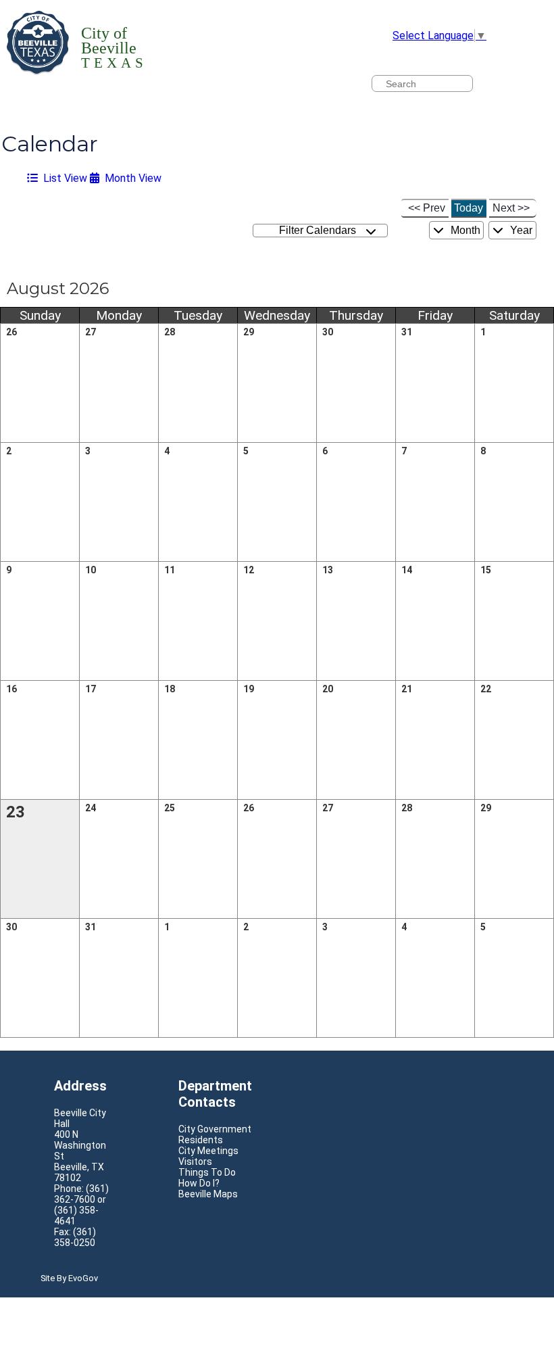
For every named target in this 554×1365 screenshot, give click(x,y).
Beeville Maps (208, 1194)
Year (519, 230)
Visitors (195, 1161)
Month (464, 230)
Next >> (511, 208)
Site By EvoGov (69, 1278)
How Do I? (199, 1183)
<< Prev (426, 208)
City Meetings (208, 1150)
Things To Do (207, 1172)
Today (468, 208)
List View (62, 178)
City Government (214, 1129)
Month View (130, 178)
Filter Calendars (320, 230)
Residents (200, 1139)
